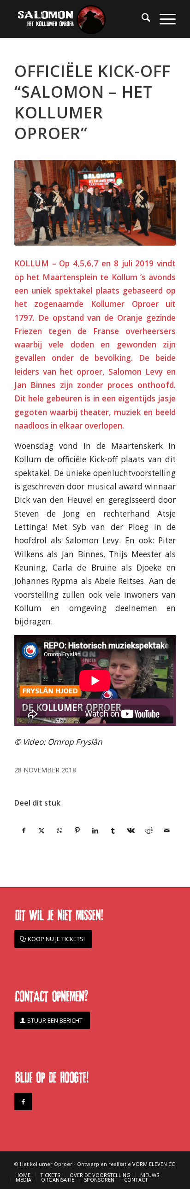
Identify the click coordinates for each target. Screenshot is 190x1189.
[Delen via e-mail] (166, 830)
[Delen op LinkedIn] (95, 830)
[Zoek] (141, 18)
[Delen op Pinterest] (77, 830)
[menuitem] (141, 18)
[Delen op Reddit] (149, 830)
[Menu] (163, 18)
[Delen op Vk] (131, 830)
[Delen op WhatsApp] (59, 830)
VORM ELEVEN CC (153, 1163)
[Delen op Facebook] (24, 830)
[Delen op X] (42, 830)
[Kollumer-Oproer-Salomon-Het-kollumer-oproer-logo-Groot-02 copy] (78, 18)
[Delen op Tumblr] (113, 830)
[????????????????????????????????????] (95, 202)
